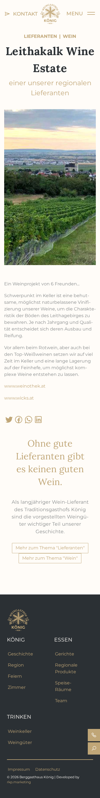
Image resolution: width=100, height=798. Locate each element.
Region (16, 665)
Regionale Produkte (66, 668)
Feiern (15, 676)
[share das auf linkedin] (38, 420)
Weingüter (20, 742)
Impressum (19, 769)
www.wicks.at (19, 398)
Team (61, 700)
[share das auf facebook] (19, 420)
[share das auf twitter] (9, 420)
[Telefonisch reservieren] (94, 735)
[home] (50, 13)
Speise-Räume (63, 686)
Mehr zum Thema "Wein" (50, 558)
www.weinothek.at (25, 386)
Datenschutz (47, 769)
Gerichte (64, 654)
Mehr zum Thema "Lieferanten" (50, 547)
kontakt (24, 14)
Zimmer (17, 687)
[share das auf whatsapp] (28, 420)
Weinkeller (20, 731)
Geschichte (20, 654)
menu (76, 13)
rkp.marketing (19, 782)
